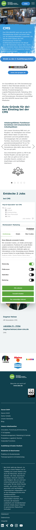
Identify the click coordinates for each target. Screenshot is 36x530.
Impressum (5, 514)
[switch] (31, 269)
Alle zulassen (18, 288)
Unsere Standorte (7, 419)
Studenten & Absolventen (10, 450)
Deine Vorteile (6, 416)
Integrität (4, 521)
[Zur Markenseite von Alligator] (30, 359)
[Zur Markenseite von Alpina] (18, 359)
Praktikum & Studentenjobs (10, 454)
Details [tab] (18, 234)
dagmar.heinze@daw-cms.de (16, 329)
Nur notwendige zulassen (18, 299)
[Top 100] (31, 393)
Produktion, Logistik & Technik (11, 438)
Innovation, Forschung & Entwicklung (14, 430)
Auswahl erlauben (18, 293)
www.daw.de (18, 385)
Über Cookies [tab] (29, 234)
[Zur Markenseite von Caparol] (6, 359)
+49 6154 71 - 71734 (11, 326)
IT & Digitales (5, 432)
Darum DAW (5, 409)
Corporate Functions (8, 441)
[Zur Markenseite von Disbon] (18, 366)
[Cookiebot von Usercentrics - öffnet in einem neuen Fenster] (26, 229)
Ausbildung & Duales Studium (11, 446)
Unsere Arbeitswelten (9, 426)
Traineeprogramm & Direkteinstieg (12, 457)
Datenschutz (5, 517)
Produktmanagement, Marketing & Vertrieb (15, 435)
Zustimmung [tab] (6, 234)
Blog (2, 421)
